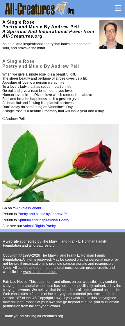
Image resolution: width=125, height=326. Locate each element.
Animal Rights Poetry (39, 226)
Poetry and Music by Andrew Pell (43, 214)
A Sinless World (28, 208)
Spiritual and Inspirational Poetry (43, 220)
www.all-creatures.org (40, 272)
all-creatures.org (42, 245)
